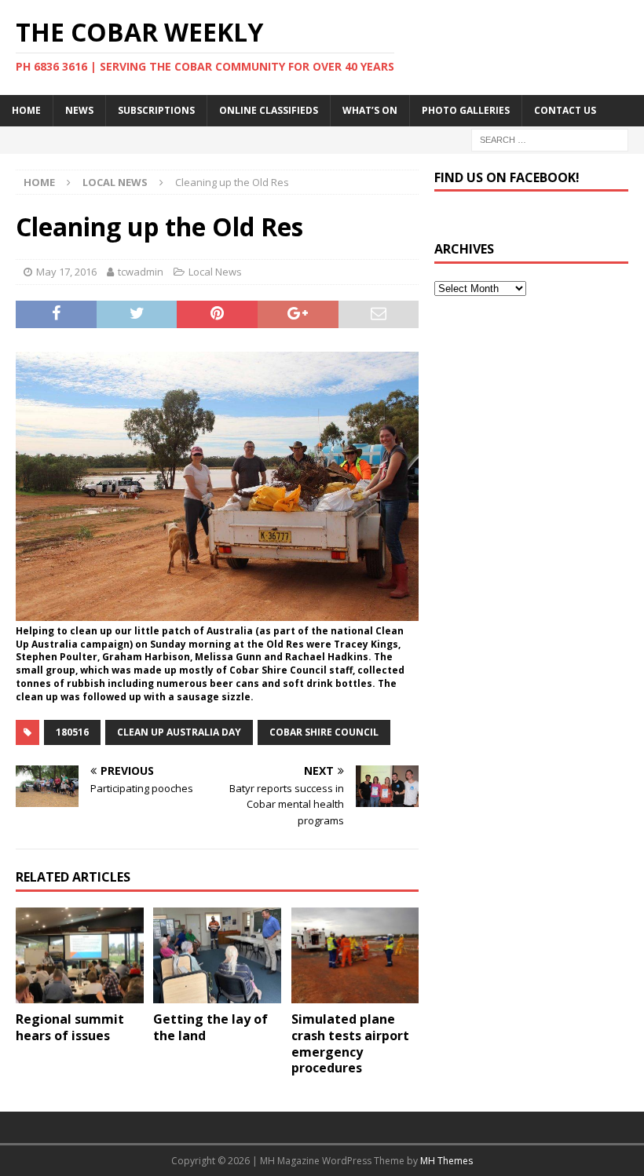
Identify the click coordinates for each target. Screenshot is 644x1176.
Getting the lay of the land (210, 1027)
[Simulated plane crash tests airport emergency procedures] (355, 955)
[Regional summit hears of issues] (80, 955)
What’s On (369, 110)
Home (26, 110)
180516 (72, 732)
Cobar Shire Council (324, 732)
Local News (215, 272)
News (79, 110)
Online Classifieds (268, 110)
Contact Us (565, 110)
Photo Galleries (466, 110)
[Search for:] (549, 138)
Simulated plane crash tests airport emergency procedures (350, 1043)
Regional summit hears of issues (70, 1027)
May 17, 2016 (66, 272)
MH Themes (446, 1160)
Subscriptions (156, 110)
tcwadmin (140, 272)
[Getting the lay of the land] (217, 955)
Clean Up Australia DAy (179, 732)
